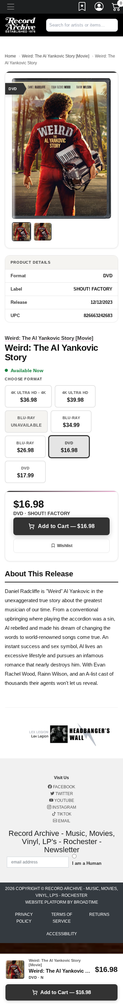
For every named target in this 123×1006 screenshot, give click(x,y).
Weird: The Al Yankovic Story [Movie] (55, 56)
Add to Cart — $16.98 (66, 526)
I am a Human (86, 863)
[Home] (20, 24)
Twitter (63, 793)
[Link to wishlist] (82, 8)
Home (10, 56)
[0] (116, 8)
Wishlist (64, 545)
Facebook (63, 787)
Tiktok (63, 814)
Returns (99, 914)
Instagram (63, 807)
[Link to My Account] (99, 8)
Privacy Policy (24, 918)
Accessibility (61, 933)
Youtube (63, 800)
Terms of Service (61, 918)
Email (63, 821)
